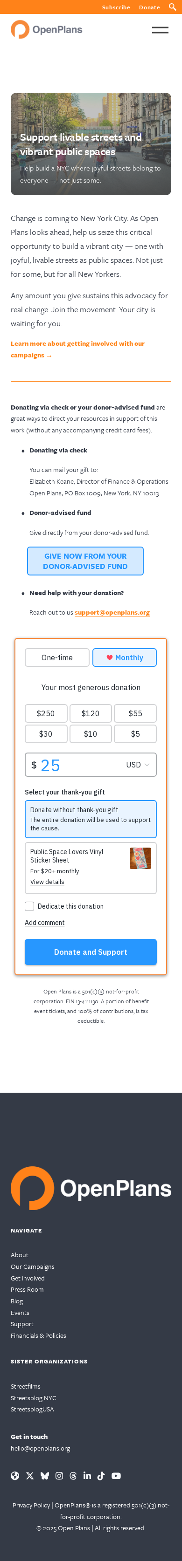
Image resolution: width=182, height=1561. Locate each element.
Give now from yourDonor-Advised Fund (85, 561)
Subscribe (116, 7)
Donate (149, 7)
